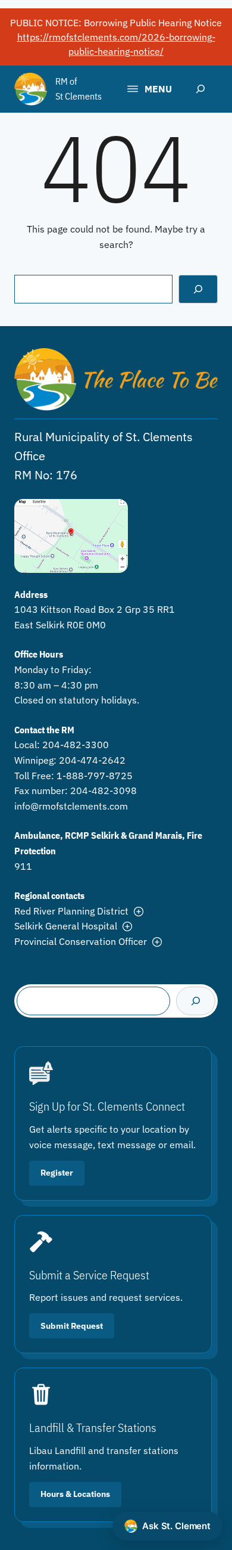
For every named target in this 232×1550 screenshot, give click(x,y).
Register (56, 1172)
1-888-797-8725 (95, 776)
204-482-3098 (103, 790)
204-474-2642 (92, 760)
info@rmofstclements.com (71, 806)
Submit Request (71, 1325)
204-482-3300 (75, 745)
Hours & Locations (75, 1494)
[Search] (198, 289)
